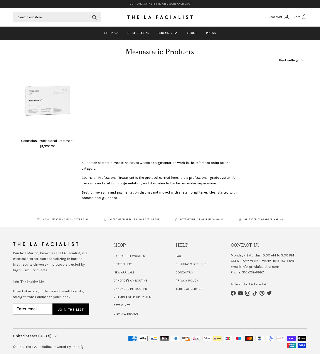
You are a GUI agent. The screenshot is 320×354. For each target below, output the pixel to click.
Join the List (71, 309)
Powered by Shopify (68, 347)
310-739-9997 (253, 272)
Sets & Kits (122, 305)
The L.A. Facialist (38, 347)
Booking (165, 33)
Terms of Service (189, 289)
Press (211, 33)
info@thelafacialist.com (260, 267)
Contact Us (184, 272)
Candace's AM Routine (130, 280)
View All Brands (126, 313)
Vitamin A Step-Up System (133, 297)
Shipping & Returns (191, 264)
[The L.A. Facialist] (160, 17)
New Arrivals (124, 272)
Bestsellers (138, 33)
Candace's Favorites (129, 256)
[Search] (94, 17)
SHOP (109, 33)
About (192, 33)
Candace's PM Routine (131, 289)
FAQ (178, 256)
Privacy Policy (187, 280)
